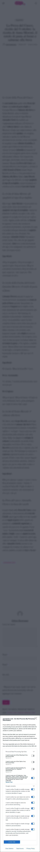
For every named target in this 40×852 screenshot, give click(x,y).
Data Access (20, 848)
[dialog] (20, 783)
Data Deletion (9, 848)
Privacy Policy (31, 848)
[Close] (36, 719)
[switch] (32, 756)
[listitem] (20, 752)
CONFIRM (11, 842)
